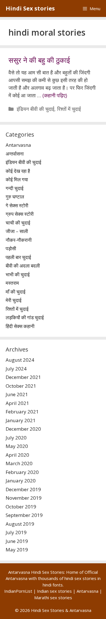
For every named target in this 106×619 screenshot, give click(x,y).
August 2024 (20, 360)
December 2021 (23, 377)
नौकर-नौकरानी (19, 240)
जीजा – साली (17, 231)
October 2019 (21, 506)
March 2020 (19, 463)
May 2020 (17, 446)
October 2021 (21, 386)
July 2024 (16, 368)
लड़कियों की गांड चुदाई (25, 317)
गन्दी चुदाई (14, 188)
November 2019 (24, 498)
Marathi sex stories (53, 597)
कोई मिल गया (17, 179)
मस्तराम (12, 283)
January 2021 (21, 420)
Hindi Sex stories (30, 8)
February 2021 (22, 411)
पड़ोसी (11, 248)
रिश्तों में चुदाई (69, 108)
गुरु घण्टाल (15, 196)
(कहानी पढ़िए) (54, 95)
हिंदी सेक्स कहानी (20, 326)
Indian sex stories (54, 591)
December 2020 (23, 429)
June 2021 (17, 394)
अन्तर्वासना (15, 153)
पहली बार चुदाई (18, 257)
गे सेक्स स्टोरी (17, 205)
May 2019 (17, 549)
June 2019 (17, 541)
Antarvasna (18, 145)
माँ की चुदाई (15, 291)
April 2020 (17, 455)
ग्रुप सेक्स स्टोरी (20, 214)
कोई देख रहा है (18, 171)
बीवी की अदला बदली (23, 265)
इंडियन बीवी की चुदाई (35, 108)
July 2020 (16, 437)
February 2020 (22, 472)
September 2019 (24, 515)
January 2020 (21, 480)
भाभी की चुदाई (18, 274)
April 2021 (17, 403)
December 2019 (23, 489)
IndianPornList (18, 591)
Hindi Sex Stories (47, 610)
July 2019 (16, 532)
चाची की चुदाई (18, 222)
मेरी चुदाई (13, 300)
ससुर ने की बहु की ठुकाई (39, 60)
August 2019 (20, 524)
